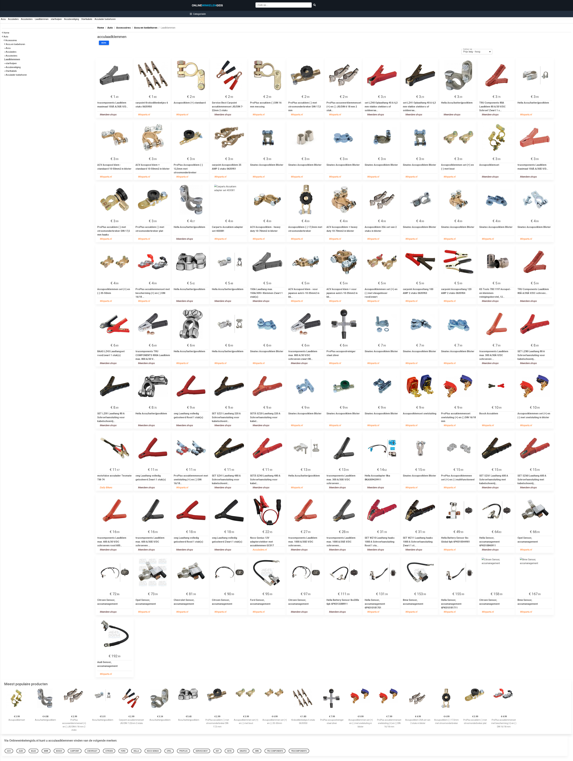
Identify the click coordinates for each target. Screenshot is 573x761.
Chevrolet (92, 751)
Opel (169, 751)
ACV (9, 751)
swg (257, 751)
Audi (21, 751)
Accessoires (11, 40)
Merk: (104, 43)
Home (7, 33)
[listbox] (476, 51)
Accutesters (26, 19)
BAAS (33, 751)
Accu (3, 19)
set (217, 751)
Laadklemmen (41, 19)
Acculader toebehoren (105, 19)
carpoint (74, 751)
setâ (229, 751)
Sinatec (243, 751)
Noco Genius (153, 751)
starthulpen (56, 19)
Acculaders (13, 19)
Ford (123, 751)
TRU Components (275, 751)
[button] (198, 14)
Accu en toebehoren (16, 44)
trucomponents (299, 751)
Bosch (59, 751)
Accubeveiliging (71, 19)
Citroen (109, 751)
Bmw (46, 751)
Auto (6, 36)
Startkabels (86, 19)
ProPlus (183, 751)
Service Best (202, 751)
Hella (136, 751)
